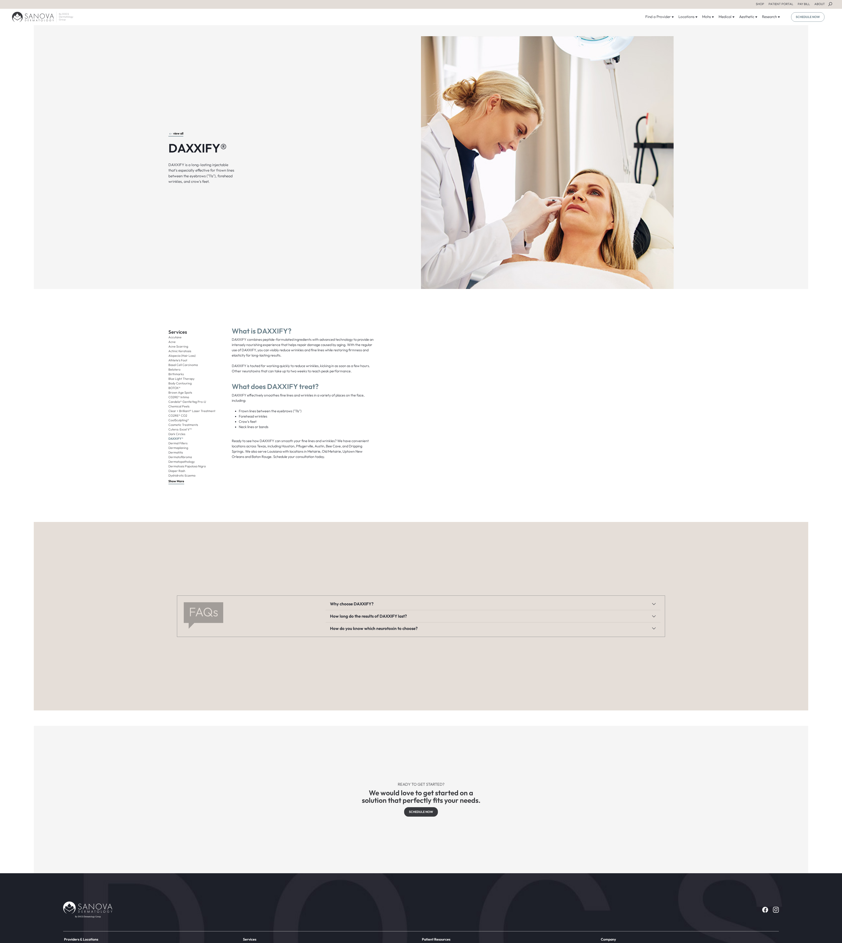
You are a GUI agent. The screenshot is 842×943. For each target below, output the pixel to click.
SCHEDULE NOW (808, 17)
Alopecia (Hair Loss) (182, 356)
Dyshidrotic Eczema (181, 475)
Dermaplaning (178, 448)
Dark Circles (176, 434)
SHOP (760, 4)
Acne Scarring (178, 346)
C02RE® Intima (178, 397)
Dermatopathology (181, 462)
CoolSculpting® (178, 420)
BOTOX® (174, 388)
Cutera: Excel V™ (180, 429)
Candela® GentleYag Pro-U (187, 402)
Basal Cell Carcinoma (183, 365)
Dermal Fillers (177, 443)
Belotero (174, 369)
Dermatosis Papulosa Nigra (187, 466)
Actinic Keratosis (179, 351)
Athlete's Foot (177, 360)
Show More (176, 481)
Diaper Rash (176, 471)
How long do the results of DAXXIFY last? (368, 616)
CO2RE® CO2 (177, 416)
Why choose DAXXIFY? (352, 603)
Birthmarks (176, 374)
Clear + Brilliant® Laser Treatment (191, 411)
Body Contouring (180, 383)
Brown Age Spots (180, 392)
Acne (172, 342)
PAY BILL (804, 4)
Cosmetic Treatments (183, 425)
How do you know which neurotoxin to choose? (374, 628)
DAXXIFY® (175, 439)
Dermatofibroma (180, 457)
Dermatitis (175, 452)
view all (178, 133)
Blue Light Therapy (181, 379)
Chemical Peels (178, 406)
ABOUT (819, 4)
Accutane (175, 337)
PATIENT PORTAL (781, 4)
